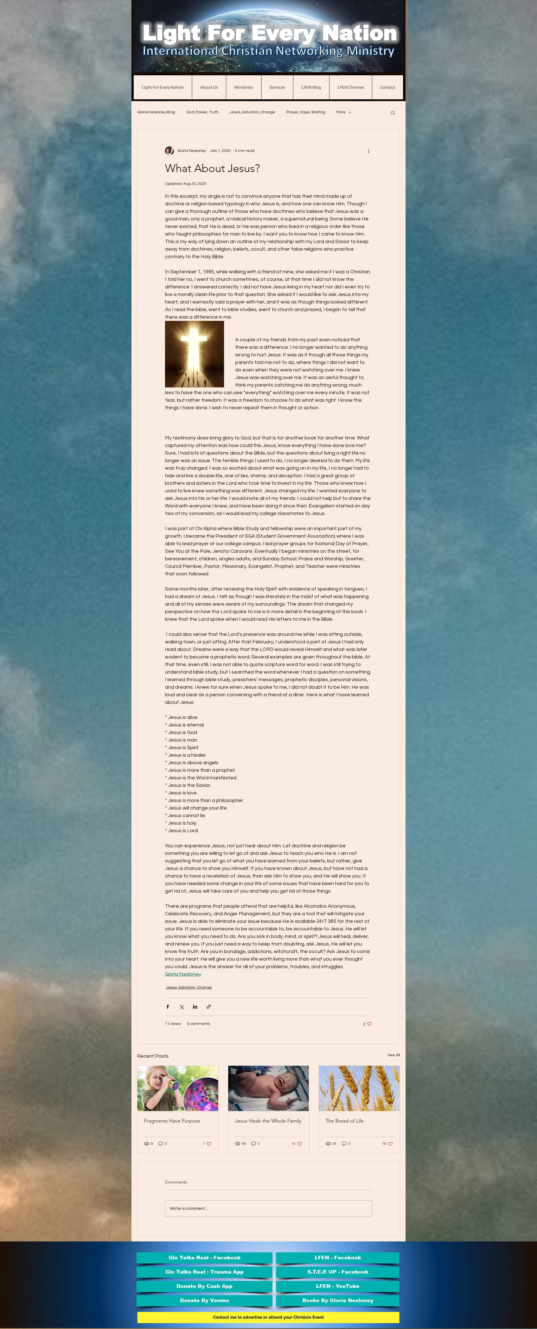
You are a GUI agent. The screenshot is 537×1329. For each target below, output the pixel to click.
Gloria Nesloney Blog (156, 112)
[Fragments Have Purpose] (177, 1088)
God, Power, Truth (202, 112)
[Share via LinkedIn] (195, 1006)
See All (394, 1055)
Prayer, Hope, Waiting (305, 112)
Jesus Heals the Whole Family (268, 1121)
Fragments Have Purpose (172, 1121)
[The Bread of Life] (359, 1088)
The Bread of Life (345, 1121)
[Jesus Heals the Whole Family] (268, 1088)
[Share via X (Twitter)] (181, 1006)
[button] (392, 112)
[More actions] (368, 150)
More (341, 112)
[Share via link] (208, 1006)
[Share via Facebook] (167, 1006)
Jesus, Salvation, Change (252, 112)
